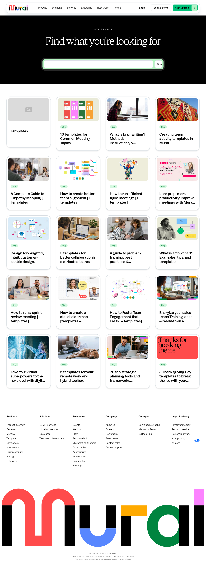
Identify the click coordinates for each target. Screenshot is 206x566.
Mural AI (10, 434)
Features (11, 429)
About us (110, 425)
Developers (12, 443)
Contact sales (113, 443)
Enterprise (11, 461)
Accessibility (79, 452)
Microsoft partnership (84, 443)
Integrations (12, 447)
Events (76, 425)
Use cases (44, 434)
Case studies (79, 447)
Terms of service (180, 429)
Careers (110, 429)
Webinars (78, 429)
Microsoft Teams (148, 429)
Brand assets (113, 438)
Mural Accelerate (48, 429)
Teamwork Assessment (52, 438)
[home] (18, 7)
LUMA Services (47, 425)
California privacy (181, 434)
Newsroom (112, 434)
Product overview (15, 425)
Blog (75, 434)
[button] (42, 7)
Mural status (79, 456)
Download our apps (149, 425)
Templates (12, 438)
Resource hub (80, 438)
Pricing (10, 456)
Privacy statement (181, 425)
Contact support (114, 447)
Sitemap (77, 465)
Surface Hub (145, 434)
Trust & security (14, 452)
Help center (79, 461)
